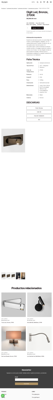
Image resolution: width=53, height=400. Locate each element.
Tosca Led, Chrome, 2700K (7, 322)
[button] (44, 2)
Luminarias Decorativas (12, 8)
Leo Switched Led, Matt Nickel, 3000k (35, 356)
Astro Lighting (33, 24)
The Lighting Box (36, 394)
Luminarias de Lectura (33, 8)
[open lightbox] (13, 141)
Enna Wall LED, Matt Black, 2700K (34, 322)
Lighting (3, 397)
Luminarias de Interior (22, 8)
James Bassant (45, 24)
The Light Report (35, 397)
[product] (13, 304)
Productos (3, 8)
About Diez (3, 394)
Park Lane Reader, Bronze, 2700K (9, 356)
